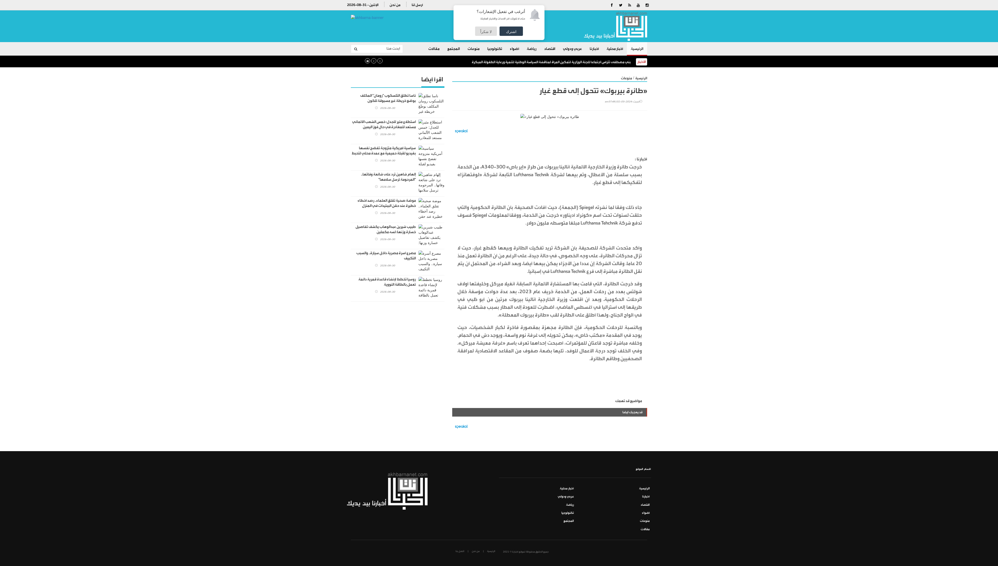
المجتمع (453, 49)
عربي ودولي (572, 49)
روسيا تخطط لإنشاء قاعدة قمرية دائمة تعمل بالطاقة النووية (387, 282)
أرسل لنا (417, 5)
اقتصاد (549, 49)
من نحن (395, 5)
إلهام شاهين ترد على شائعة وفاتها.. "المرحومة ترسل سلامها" (388, 177)
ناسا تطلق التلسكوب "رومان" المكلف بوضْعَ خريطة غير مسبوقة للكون (388, 98)
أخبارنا (594, 49)
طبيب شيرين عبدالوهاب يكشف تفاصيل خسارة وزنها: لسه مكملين (386, 229)
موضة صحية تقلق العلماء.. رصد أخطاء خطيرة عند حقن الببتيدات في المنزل (387, 203)
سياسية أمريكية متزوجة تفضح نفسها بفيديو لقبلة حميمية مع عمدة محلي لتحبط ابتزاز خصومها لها (384, 153)
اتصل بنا (460, 551)
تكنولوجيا (494, 49)
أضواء (514, 49)
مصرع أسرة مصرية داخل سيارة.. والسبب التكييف (386, 256)
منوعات (474, 49)
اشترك (511, 31)
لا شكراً (486, 31)
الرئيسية (637, 49)
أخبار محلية (615, 49)
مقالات (433, 49)
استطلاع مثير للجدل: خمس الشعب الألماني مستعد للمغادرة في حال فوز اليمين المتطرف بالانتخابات (384, 127)
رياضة (531, 49)
